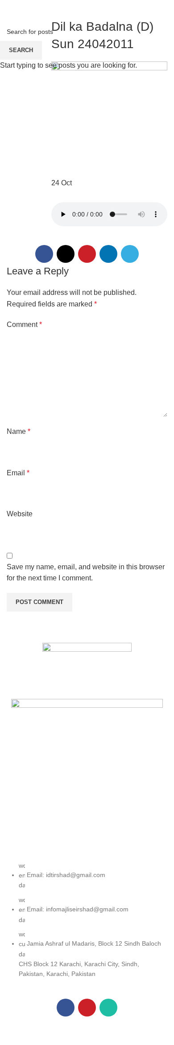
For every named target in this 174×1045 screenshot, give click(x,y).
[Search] (164, 9)
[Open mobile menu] (10, 9)
